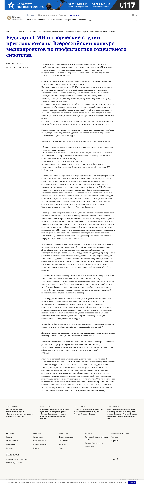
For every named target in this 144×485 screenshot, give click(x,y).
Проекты (36, 448)
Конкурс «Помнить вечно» (94, 443)
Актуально (31, 20)
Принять (132, 482)
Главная (8, 31)
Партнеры (114, 441)
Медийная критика (39, 441)
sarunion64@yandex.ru (14, 463)
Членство (62, 15)
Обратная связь (74, 15)
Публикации (37, 433)
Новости (41, 20)
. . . (90, 20)
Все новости (89, 447)
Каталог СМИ (63, 433)
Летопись (88, 433)
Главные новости (55, 20)
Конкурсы (83, 20)
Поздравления (70, 20)
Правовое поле (64, 441)
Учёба (61, 448)
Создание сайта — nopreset (128, 479)
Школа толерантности (66, 437)
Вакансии (62, 444)
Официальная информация (47, 15)
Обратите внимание (39, 444)
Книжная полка (38, 437)
